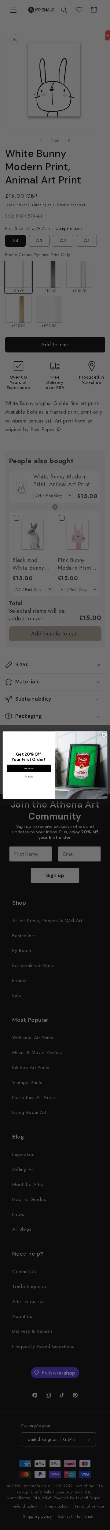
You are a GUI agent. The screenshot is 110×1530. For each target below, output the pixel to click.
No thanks (29, 776)
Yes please (29, 768)
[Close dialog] (103, 734)
